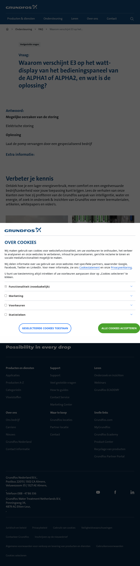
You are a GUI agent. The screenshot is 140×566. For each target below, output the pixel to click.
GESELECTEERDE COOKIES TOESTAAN (45, 328)
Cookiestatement (89, 267)
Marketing (16, 296)
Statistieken (17, 314)
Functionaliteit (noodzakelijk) (29, 286)
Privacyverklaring (121, 267)
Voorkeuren (17, 305)
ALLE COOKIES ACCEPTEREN (119, 328)
